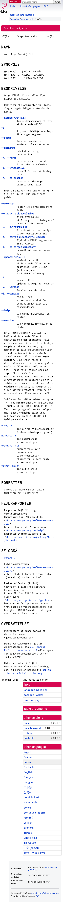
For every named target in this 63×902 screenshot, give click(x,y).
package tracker (33, 694)
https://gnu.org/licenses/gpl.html (28, 600)
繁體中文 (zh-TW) (34, 853)
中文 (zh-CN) (31, 847)
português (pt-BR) (34, 812)
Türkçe (28, 832)
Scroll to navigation (16, 28)
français (29, 777)
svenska (29, 827)
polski (27, 807)
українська (30, 837)
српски (28, 822)
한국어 (28, 792)
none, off (7, 425)
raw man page (32, 700)
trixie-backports (33, 728)
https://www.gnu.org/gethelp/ (25, 530)
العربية (27, 752)
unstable (15, 19)
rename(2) (10, 557)
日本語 (28, 787)
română (28, 817)
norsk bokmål (32, 797)
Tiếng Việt (30, 842)
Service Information (22, 14)
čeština (28, 757)
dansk (27, 762)
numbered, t (8, 435)
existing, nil (10, 445)
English (28, 772)
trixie (27, 723)
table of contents (35, 708)
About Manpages (30, 6)
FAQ (46, 6)
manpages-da (27, 19)
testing (28, 733)
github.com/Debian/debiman (45, 893)
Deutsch (29, 767)
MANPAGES (15, 1)
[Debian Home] (4, 7)
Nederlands (30, 802)
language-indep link (35, 689)
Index (13, 6)
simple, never (10, 465)
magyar (28, 782)
